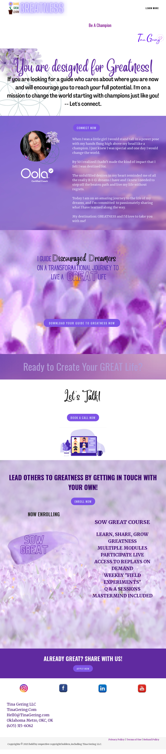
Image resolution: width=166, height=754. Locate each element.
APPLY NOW (83, 668)
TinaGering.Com (21, 709)
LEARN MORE (152, 8)
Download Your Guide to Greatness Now (82, 323)
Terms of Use (133, 739)
